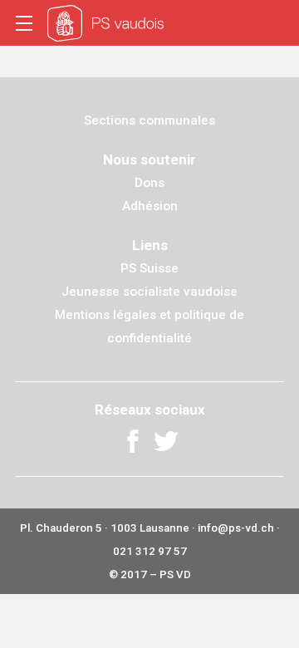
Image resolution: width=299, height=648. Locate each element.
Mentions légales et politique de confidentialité (149, 326)
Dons (149, 182)
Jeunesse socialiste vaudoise (149, 291)
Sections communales (149, 120)
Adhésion (150, 206)
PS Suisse (149, 268)
